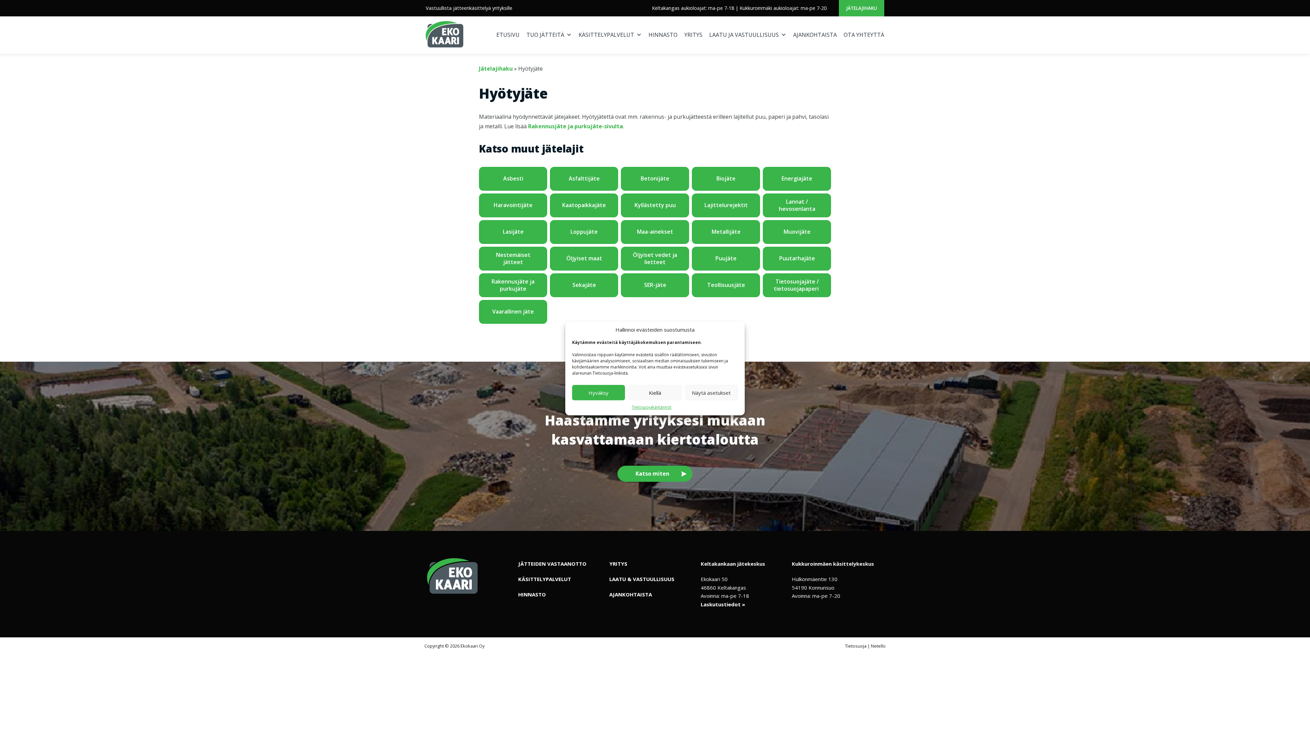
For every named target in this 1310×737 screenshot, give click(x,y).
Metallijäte (726, 231)
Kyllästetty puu (655, 205)
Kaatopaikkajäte (584, 205)
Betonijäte (655, 178)
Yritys (693, 35)
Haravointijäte (513, 205)
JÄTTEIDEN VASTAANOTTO (552, 563)
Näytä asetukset (711, 392)
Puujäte (726, 258)
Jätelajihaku (861, 8)
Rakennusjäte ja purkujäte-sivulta (575, 126)
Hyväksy (598, 392)
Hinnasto (663, 35)
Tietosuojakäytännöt (651, 407)
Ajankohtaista (815, 35)
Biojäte (726, 178)
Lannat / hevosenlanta (797, 205)
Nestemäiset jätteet (513, 258)
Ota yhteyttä (864, 35)
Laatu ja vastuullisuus (744, 35)
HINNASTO (532, 594)
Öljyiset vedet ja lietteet (655, 258)
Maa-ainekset (655, 231)
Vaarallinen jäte (513, 311)
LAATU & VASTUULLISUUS (641, 579)
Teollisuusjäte (726, 285)
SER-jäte (655, 285)
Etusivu (508, 35)
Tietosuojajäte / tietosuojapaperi (797, 285)
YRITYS (618, 563)
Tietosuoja (856, 646)
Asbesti (513, 178)
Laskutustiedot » (723, 604)
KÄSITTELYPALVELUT (544, 579)
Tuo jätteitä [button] (545, 35)
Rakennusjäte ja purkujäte (513, 285)
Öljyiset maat (584, 258)
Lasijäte (513, 231)
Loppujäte (584, 231)
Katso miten (652, 473)
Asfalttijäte (584, 178)
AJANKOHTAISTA (630, 594)
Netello (878, 646)
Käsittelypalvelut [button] (606, 35)
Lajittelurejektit (726, 205)
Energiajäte (797, 178)
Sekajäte (584, 285)
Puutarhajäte (797, 258)
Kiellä (655, 392)
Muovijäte (797, 231)
